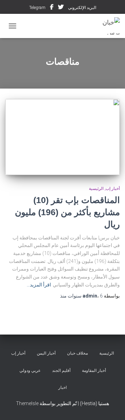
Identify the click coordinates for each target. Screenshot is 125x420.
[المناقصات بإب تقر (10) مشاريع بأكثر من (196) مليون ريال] (62, 137)
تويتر (61, 8)
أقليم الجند (61, 370)
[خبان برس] (104, 26)
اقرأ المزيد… (39, 284)
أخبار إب (113, 188)
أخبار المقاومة (94, 370)
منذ (81, 296)
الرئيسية (96, 188)
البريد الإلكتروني (82, 7)
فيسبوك (51, 8)
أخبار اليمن (46, 353)
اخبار (62, 387)
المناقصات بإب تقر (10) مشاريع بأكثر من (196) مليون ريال (67, 212)
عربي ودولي (30, 370)
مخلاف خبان (77, 353)
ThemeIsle (27, 403)
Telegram (37, 7)
